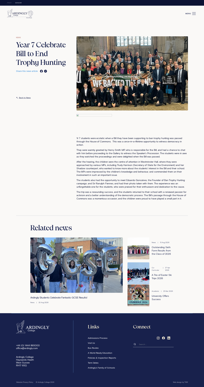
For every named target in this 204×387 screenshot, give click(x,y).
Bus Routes (93, 348)
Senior (18, 3)
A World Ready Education (100, 353)
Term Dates (93, 363)
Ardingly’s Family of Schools (101, 367)
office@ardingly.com (27, 348)
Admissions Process (97, 338)
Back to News (25, 98)
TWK (186, 382)
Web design (177, 382)
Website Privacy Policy (24, 382)
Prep (9, 3)
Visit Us (91, 343)
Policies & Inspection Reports (102, 358)
